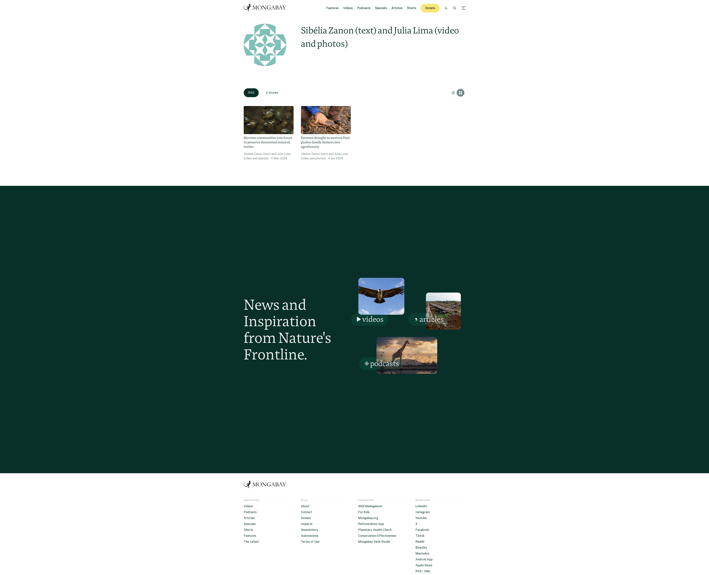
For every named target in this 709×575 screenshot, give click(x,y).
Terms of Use (310, 541)
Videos (348, 8)
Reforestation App (371, 524)
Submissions (309, 536)
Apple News (423, 565)
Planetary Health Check (375, 530)
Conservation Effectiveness (377, 536)
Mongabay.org (368, 518)
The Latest (251, 541)
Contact (306, 512)
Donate (430, 8)
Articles (397, 8)
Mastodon (422, 553)
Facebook (422, 530)
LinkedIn (421, 506)
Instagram (422, 512)
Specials (381, 8)
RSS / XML (423, 571)
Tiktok (419, 536)
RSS (251, 92)
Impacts (306, 524)
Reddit (419, 541)
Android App (424, 559)
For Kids (364, 512)
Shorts (411, 8)
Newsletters (309, 530)
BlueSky (421, 547)
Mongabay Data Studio (374, 541)
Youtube (421, 518)
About (305, 506)
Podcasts (364, 8)
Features (332, 8)
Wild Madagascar (370, 506)
